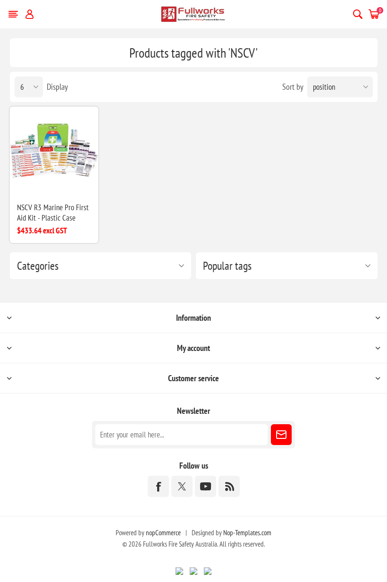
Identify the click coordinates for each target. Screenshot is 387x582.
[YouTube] (205, 486)
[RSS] (229, 486)
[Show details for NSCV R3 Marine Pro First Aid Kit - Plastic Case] (54, 151)
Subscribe (281, 434)
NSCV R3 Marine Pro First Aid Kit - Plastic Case (53, 212)
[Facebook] (158, 486)
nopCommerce (163, 532)
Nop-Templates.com (247, 532)
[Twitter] (182, 486)
